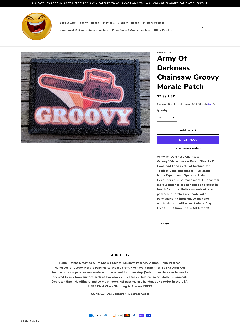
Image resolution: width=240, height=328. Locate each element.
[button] (202, 26)
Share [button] (165, 223)
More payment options (188, 148)
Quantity (162, 110)
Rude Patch (36, 321)
